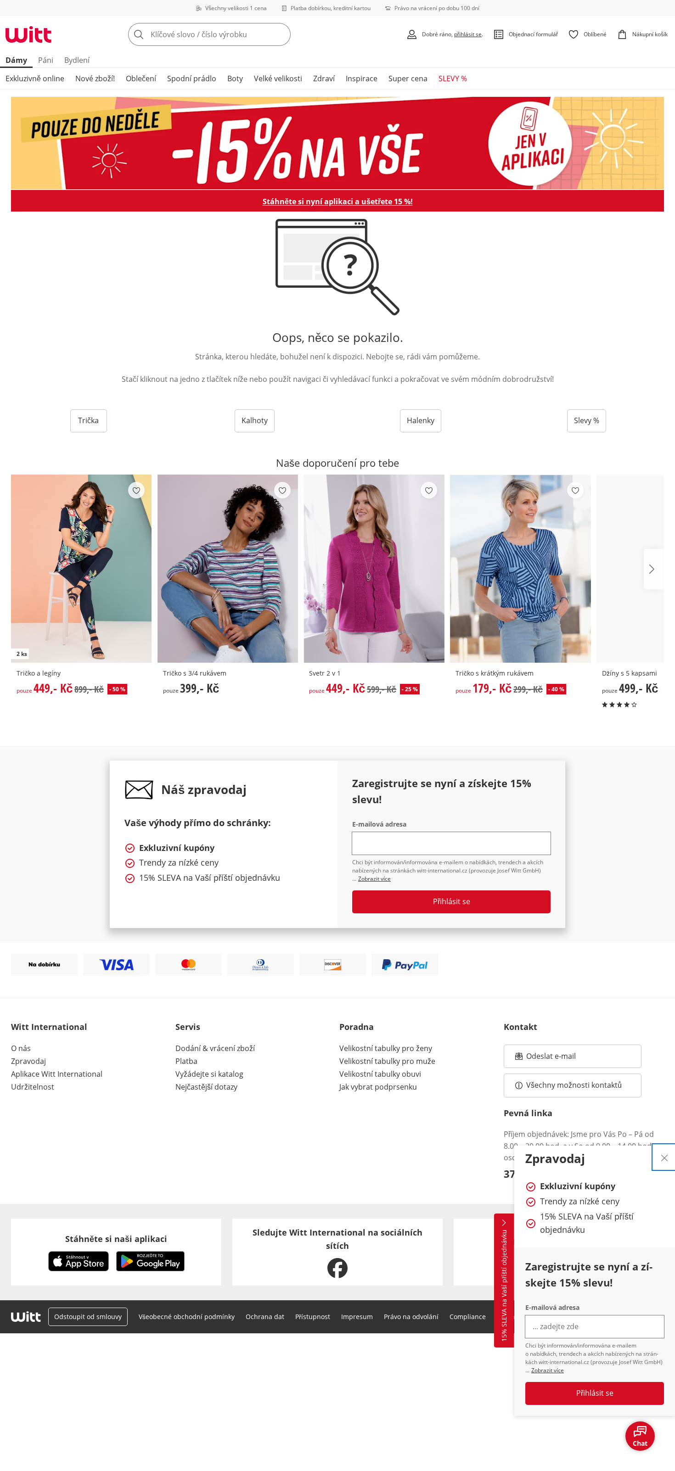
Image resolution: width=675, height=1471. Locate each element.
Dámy (16, 60)
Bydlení (77, 60)
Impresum (357, 1316)
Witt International (49, 1026)
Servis (187, 1026)
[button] (654, 569)
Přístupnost (312, 1316)
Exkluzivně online (35, 78)
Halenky (420, 420)
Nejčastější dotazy (206, 1087)
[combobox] (230, 34)
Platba (186, 1061)
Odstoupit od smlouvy (88, 1316)
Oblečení (141, 78)
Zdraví (324, 78)
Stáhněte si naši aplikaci (116, 1238)
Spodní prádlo (191, 78)
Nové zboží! (95, 78)
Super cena (408, 78)
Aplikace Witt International (56, 1074)
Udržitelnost (32, 1087)
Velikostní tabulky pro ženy (385, 1048)
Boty (235, 78)
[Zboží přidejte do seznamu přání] (136, 490)
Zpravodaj (28, 1061)
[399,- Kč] (228, 569)
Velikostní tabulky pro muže (387, 1061)
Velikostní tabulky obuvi (380, 1074)
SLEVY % (453, 78)
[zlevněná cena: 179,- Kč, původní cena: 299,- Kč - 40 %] (520, 569)
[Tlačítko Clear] (281, 34)
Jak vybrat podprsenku (378, 1087)
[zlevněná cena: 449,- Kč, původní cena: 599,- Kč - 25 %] (374, 569)
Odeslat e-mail (562, 1059)
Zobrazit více (547, 1370)
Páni (45, 60)
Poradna (356, 1026)
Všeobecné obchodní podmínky (187, 1316)
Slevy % (586, 420)
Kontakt (520, 1026)
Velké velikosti (278, 78)
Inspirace (361, 78)
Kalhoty (255, 420)
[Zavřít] (664, 1157)
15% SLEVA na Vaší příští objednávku (504, 1286)
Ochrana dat (265, 1316)
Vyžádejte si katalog (209, 1074)
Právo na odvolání (411, 1316)
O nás (21, 1048)
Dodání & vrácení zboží (215, 1048)
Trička (88, 420)
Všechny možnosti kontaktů (574, 1085)
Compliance (468, 1316)
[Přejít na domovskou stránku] (28, 34)
